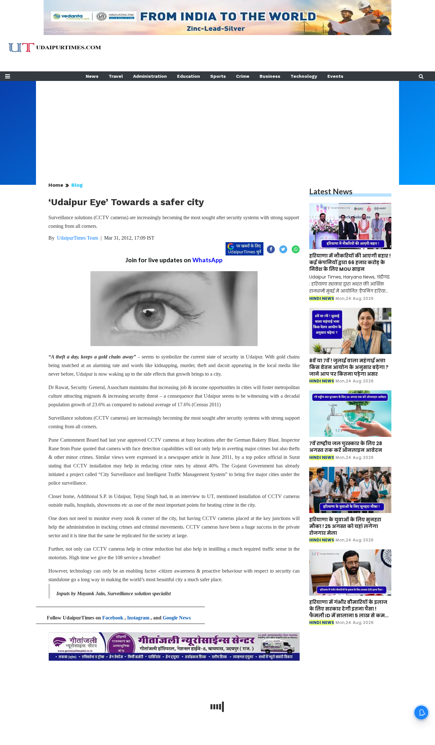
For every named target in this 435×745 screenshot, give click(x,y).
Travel (116, 76)
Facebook (112, 617)
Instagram (138, 617)
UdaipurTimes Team (77, 238)
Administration (150, 76)
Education (188, 76)
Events (335, 76)
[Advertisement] (217, 125)
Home (55, 185)
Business (270, 76)
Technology (303, 76)
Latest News (331, 191)
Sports (218, 76)
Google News (177, 617)
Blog (77, 185)
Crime (242, 76)
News (92, 76)
